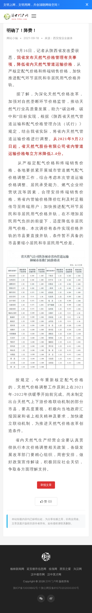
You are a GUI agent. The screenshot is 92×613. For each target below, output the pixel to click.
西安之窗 (65, 568)
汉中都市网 (38, 574)
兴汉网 (77, 568)
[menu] (34, 16)
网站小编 (12, 38)
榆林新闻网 (17, 568)
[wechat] (41, 598)
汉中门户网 (51, 581)
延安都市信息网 (36, 568)
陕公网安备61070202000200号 (60, 587)
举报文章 (46, 485)
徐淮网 (53, 568)
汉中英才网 (54, 574)
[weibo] (51, 598)
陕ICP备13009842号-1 (26, 587)
